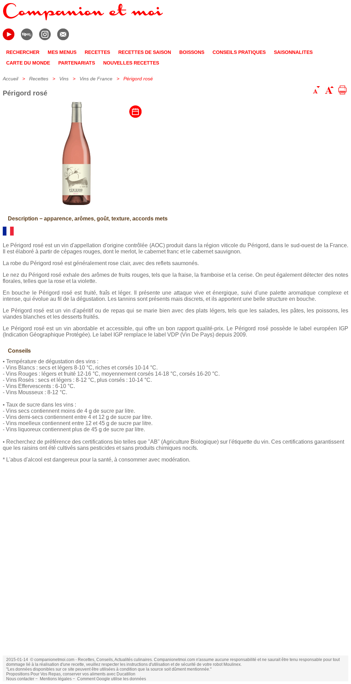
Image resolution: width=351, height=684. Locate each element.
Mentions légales (56, 678)
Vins (64, 78)
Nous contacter (20, 678)
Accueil (10, 78)
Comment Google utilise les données (111, 678)
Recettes (38, 78)
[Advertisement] (175, 563)
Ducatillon (126, 674)
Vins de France (96, 78)
